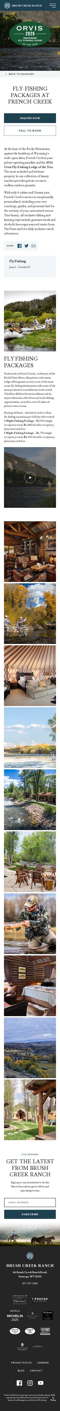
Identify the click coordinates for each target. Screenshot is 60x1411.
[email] (34, 246)
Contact (36, 1371)
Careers (43, 1363)
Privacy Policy (21, 1363)
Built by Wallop (53, 1397)
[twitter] (26, 246)
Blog (21, 1371)
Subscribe (30, 1214)
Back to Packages (21, 74)
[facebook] (20, 246)
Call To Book (30, 130)
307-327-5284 (30, 1283)
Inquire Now (30, 118)
